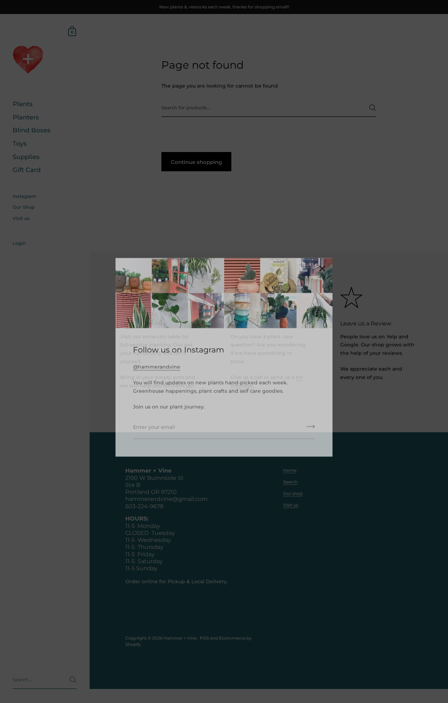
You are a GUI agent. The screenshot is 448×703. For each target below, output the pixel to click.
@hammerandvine (156, 361)
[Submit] (311, 423)
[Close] (322, 263)
